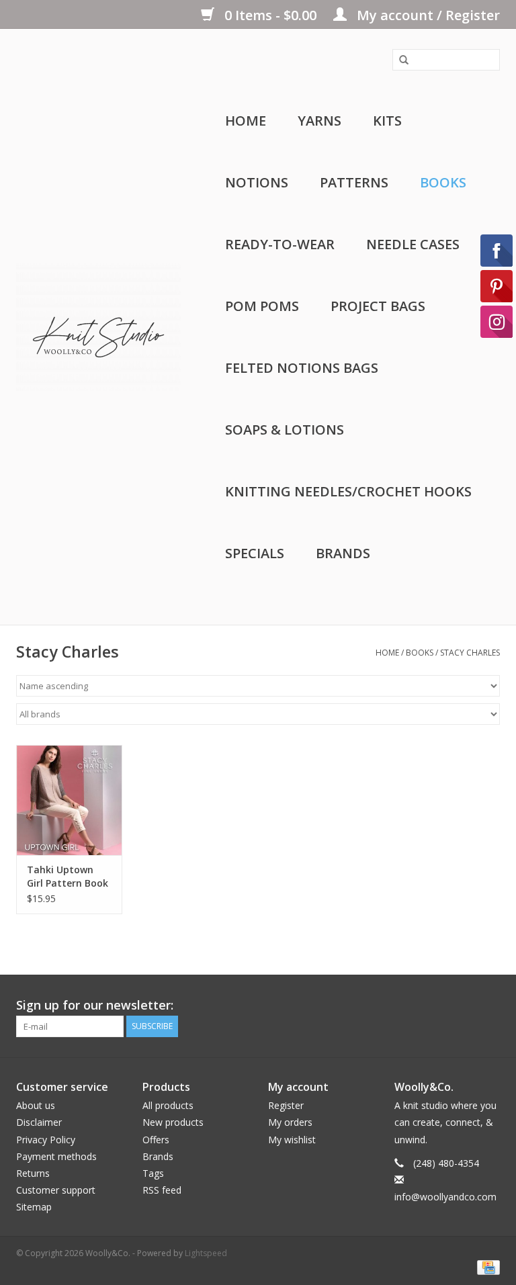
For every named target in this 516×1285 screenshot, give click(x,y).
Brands (343, 553)
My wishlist (292, 1139)
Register (286, 1105)
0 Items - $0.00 (270, 15)
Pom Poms (262, 306)
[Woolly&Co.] (98, 327)
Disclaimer (39, 1122)
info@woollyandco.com (445, 1196)
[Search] (399, 60)
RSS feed (161, 1190)
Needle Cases (413, 244)
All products (168, 1105)
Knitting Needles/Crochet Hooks (348, 491)
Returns (33, 1173)
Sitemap (34, 1206)
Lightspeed (206, 1253)
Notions (256, 182)
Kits (387, 121)
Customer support (55, 1190)
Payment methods (56, 1156)
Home (245, 121)
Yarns (319, 121)
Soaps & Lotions (284, 429)
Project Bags (378, 306)
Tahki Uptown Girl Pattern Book (67, 876)
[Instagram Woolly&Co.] (489, 1005)
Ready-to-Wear (280, 244)
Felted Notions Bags (301, 368)
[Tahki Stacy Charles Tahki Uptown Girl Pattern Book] (69, 800)
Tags (153, 1173)
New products (173, 1122)
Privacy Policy (45, 1139)
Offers (155, 1139)
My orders (290, 1122)
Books (443, 182)
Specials (254, 553)
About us (35, 1105)
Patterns (354, 182)
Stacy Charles (470, 652)
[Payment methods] (486, 1266)
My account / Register (426, 15)
